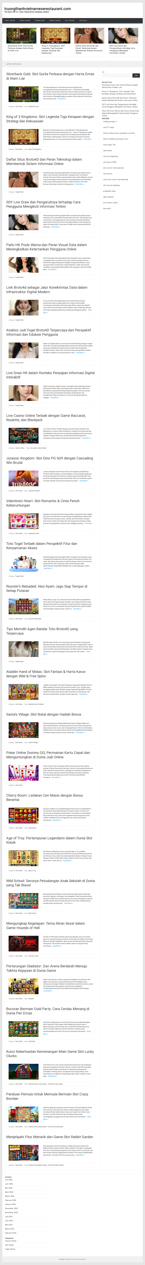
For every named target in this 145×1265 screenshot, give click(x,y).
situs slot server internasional (115, 179)
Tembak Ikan (40, 20)
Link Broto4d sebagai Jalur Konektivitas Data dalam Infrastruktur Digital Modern (46, 289)
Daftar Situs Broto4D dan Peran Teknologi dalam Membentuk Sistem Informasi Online (89, 49)
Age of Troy (32, 870)
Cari (103, 72)
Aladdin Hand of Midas (36, 704)
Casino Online (54, 20)
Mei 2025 (8, 1225)
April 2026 (9, 1192)
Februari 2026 (10, 1200)
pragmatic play (109, 191)
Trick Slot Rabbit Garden (56, 1165)
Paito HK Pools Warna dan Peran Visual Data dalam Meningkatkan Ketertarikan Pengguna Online (46, 247)
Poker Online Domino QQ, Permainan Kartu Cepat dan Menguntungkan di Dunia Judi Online (48, 754)
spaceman (107, 151)
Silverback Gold (33, 106)
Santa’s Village (33, 742)
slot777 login (108, 127)
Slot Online (70, 20)
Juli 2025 (8, 1217)
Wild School (32, 913)
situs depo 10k (109, 145)
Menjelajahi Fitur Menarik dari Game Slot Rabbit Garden (49, 1137)
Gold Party (31, 1041)
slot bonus (107, 174)
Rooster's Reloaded (34, 619)
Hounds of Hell (33, 956)
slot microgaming (110, 156)
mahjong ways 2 (110, 122)
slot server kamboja (111, 185)
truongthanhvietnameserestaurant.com (37, 8)
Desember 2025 (11, 1208)
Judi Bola (83, 20)
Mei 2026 (8, 1188)
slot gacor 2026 (109, 162)
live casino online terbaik (38, 448)
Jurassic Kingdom (34, 491)
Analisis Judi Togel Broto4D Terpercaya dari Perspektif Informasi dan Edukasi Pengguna (48, 332)
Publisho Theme (64, 1259)
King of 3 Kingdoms (34, 149)
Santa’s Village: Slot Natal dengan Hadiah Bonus (43, 714)
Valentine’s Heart (33, 533)
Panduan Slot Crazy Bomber (37, 1127)
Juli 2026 (8, 1180)
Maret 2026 (9, 1196)
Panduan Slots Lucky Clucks (37, 1084)
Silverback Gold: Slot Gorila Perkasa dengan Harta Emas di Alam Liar (21, 48)
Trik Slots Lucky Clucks (55, 1084)
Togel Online (10, 20)
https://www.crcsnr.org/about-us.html (118, 133)
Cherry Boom (32, 828)
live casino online (110, 203)
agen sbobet (108, 197)
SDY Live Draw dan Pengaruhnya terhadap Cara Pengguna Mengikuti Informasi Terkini (122, 49)
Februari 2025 (10, 1233)
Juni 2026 (9, 1184)
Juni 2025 (9, 1221)
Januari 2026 (10, 1204)
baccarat (107, 208)
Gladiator (31, 999)
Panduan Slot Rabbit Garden (37, 1165)
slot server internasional (113, 168)
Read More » (62, 99)
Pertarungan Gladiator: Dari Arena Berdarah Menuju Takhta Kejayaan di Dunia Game (46, 968)
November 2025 (11, 1212)
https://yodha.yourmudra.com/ (115, 139)
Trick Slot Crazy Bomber (55, 1127)
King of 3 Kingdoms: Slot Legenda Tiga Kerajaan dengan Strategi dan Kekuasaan (53, 49)
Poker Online (25, 20)
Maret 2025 (9, 1229)
